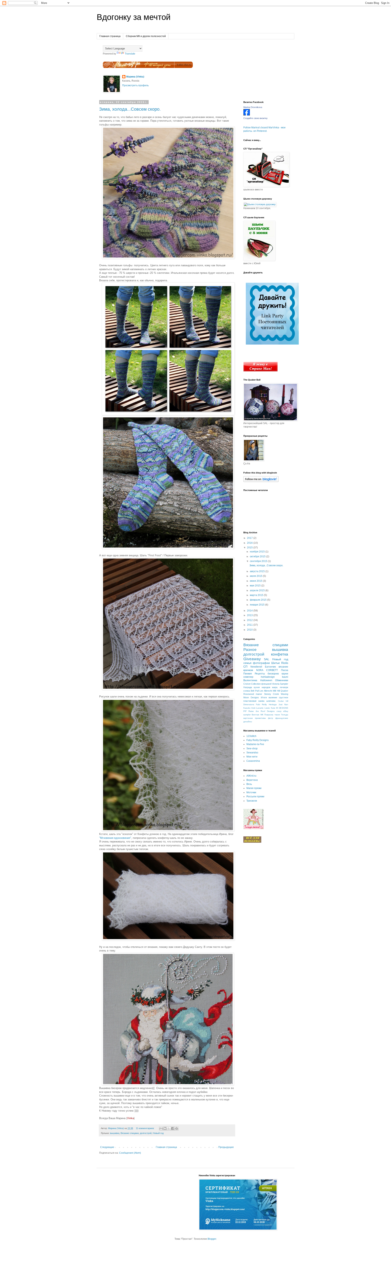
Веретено (252, 780)
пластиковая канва (253, 701)
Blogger (212, 1238)
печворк (284, 687)
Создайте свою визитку (255, 118)
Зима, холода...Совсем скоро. (130, 109)
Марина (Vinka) (135, 76)
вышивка (114, 1133)
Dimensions (248, 704)
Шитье (275, 663)
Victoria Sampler (280, 684)
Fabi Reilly (261, 704)
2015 (250, 547)
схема (246, 691)
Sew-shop (252, 748)
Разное (250, 649)
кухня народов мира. (266, 687)
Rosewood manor (252, 694)
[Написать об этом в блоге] (165, 1128)
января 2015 (257, 604)
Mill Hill (276, 691)
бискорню (273, 673)
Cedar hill (283, 701)
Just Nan (283, 704)
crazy (279, 711)
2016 (250, 542)
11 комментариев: (145, 1128)
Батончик (270, 666)
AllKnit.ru (251, 775)
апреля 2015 (257, 590)
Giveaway (252, 659)
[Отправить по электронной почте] (161, 1128)
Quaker (284, 691)
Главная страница (110, 36)
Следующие (107, 1147)
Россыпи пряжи (255, 796)
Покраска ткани (272, 715)
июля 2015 (256, 576)
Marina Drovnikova (252, 107)
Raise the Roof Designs (261, 711)
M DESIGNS (282, 708)
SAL (266, 659)
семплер (248, 676)
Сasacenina (253, 760)
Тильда (284, 715)
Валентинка (250, 680)
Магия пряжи (253, 788)
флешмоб (266, 684)
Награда (247, 687)
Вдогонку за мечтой (133, 17)
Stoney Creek (271, 694)
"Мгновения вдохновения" (115, 837)
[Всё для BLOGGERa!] (252, 841)
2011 (250, 624)
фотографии (261, 663)
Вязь (249, 784)
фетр (270, 718)
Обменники (281, 680)
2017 (250, 538)
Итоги (264, 697)
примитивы (260, 718)
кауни (285, 673)
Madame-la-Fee (255, 744)
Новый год (158, 1133)
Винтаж (255, 715)
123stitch (251, 736)
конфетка (279, 654)
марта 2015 (257, 595)
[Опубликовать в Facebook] (173, 1128)
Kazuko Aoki (249, 708)
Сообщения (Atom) (130, 1152)
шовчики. (271, 701)
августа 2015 (257, 571)
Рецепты (260, 673)
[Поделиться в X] (169, 1128)
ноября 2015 (257, 551)
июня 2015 (256, 580)
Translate (130, 53)
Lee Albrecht (265, 691)
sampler (247, 715)
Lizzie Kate (270, 708)
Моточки (251, 792)
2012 (250, 620)
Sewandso (252, 752)
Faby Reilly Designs (257, 740)
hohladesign (268, 676)
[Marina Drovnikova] (246, 114)
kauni (285, 676)
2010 (250, 629)
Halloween (266, 680)
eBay (285, 711)
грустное (283, 697)
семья (247, 663)
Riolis (284, 663)
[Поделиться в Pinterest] (177, 1128)
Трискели (251, 800)
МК (261, 715)
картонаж (248, 718)
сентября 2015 (259, 561)
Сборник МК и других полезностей (146, 36)
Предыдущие (226, 1147)
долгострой (146, 1133)
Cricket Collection (252, 684)
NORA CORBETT (267, 670)
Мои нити (251, 756)
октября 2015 (258, 556)
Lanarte (260, 708)
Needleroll (256, 666)
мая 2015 (255, 585)
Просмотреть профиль (135, 85)
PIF (245, 711)
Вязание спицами (130, 1133)
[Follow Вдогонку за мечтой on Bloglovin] (261, 481)
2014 (250, 610)
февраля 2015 (258, 599)
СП (245, 666)
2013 (250, 615)
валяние (273, 697)
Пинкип (247, 673)
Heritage (273, 704)
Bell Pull (254, 691)
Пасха (284, 670)
